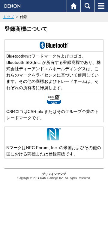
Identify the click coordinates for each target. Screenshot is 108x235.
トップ (8, 17)
